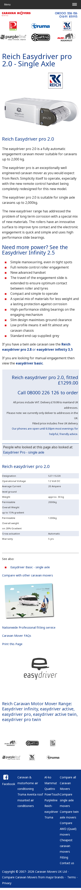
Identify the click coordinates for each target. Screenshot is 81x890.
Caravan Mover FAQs (16, 636)
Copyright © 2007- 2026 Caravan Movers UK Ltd (34, 872)
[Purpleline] (13, 41)
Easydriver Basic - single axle (30, 567)
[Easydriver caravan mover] (41, 129)
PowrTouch (52, 794)
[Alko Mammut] (67, 41)
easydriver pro (16, 714)
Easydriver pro (47, 56)
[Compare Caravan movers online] (40, 18)
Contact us (67, 863)
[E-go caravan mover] (32, 745)
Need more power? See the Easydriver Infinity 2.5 (35, 249)
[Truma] (40, 30)
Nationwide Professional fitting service (28, 627)
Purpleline (51, 800)
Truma (48, 817)
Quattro (49, 789)
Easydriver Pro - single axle (23, 452)
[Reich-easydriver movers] (32, 760)
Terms (71, 877)
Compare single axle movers (67, 800)
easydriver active (57, 709)
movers (48, 575)
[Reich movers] (56, 88)
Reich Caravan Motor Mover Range (36, 703)
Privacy (6, 883)
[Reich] (67, 30)
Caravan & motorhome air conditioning (27, 783)
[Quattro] (40, 41)
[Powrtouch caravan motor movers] (53, 745)
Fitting (64, 857)
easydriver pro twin (21, 719)
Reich (11, 56)
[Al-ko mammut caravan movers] (11, 745)
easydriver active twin (55, 714)
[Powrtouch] (13, 30)
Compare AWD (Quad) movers (68, 828)
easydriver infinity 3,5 (55, 349)
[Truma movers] (53, 760)
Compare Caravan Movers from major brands (33, 877)
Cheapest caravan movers (66, 845)
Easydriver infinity (20, 709)
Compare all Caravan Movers (68, 783)
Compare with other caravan (22, 575)
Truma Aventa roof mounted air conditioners (30, 800)
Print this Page (12, 644)
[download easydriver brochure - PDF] (29, 619)
